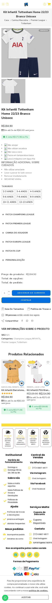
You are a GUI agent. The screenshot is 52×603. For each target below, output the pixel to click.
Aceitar (26, 597)
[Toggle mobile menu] (3, 4)
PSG (43, 387)
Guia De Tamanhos (14, 309)
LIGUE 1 (38, 387)
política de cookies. (38, 590)
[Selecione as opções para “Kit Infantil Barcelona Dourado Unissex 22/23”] (21, 383)
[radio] (8, 191)
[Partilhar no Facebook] (22, 321)
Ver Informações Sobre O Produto (25, 329)
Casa (6, 20)
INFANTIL (36, 338)
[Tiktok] (29, 555)
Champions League (22, 338)
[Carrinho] (49, 4)
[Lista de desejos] (5, 31)
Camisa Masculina (20, 20)
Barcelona (6, 387)
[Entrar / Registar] (44, 4)
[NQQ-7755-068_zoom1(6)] (26, 53)
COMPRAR (26, 300)
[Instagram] (22, 555)
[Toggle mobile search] (7, 4)
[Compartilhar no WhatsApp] (27, 321)
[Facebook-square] (15, 555)
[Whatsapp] (36, 555)
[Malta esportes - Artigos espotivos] (26, 4)
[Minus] (8, 294)
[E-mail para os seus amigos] (32, 321)
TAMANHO (7, 186)
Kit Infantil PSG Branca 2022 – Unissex (39, 390)
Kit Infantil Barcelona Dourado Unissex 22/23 (13, 390)
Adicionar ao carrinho (31, 293)
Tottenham (26, 23)
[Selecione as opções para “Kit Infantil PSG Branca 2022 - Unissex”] (46, 383)
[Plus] (8, 291)
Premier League (38, 20)
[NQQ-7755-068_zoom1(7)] (13, 91)
